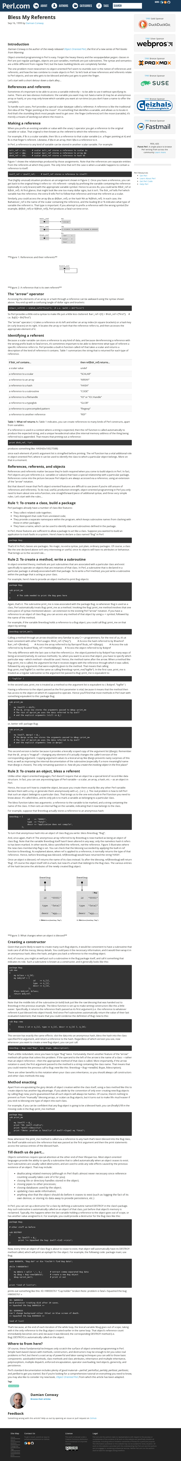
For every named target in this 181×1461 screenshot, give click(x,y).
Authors (13, 1443)
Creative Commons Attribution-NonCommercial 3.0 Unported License (76, 1441)
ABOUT (43, 6)
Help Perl (144, 184)
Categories (14, 1446)
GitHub (93, 1418)
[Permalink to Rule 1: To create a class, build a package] (78, 502)
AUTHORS (62, 6)
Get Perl (143, 175)
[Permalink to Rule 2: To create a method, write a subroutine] (88, 559)
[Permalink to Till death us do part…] (47, 1152)
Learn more (160, 152)
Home (13, 1437)
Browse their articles (41, 1399)
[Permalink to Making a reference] (43, 123)
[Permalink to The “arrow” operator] (46, 294)
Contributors (15, 1452)
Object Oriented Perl (75, 49)
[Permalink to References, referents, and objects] (67, 466)
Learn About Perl (148, 178)
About (13, 1440)
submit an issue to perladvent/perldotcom (36, 1438)
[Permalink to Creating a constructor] (48, 941)
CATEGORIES (85, 6)
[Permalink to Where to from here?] (45, 1343)
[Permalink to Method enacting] (39, 1082)
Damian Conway (35, 23)
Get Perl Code (146, 181)
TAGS (103, 6)
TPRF (148, 18)
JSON (12, 1455)
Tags (12, 1449)
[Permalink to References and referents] (52, 86)
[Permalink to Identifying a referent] (46, 335)
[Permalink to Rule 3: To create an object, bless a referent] (82, 771)
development (14, 1386)
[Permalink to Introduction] (31, 44)
